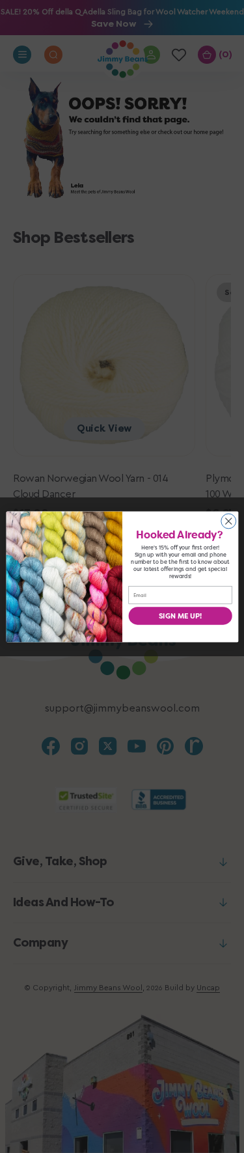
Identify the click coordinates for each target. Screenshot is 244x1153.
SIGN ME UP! (180, 615)
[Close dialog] (228, 521)
